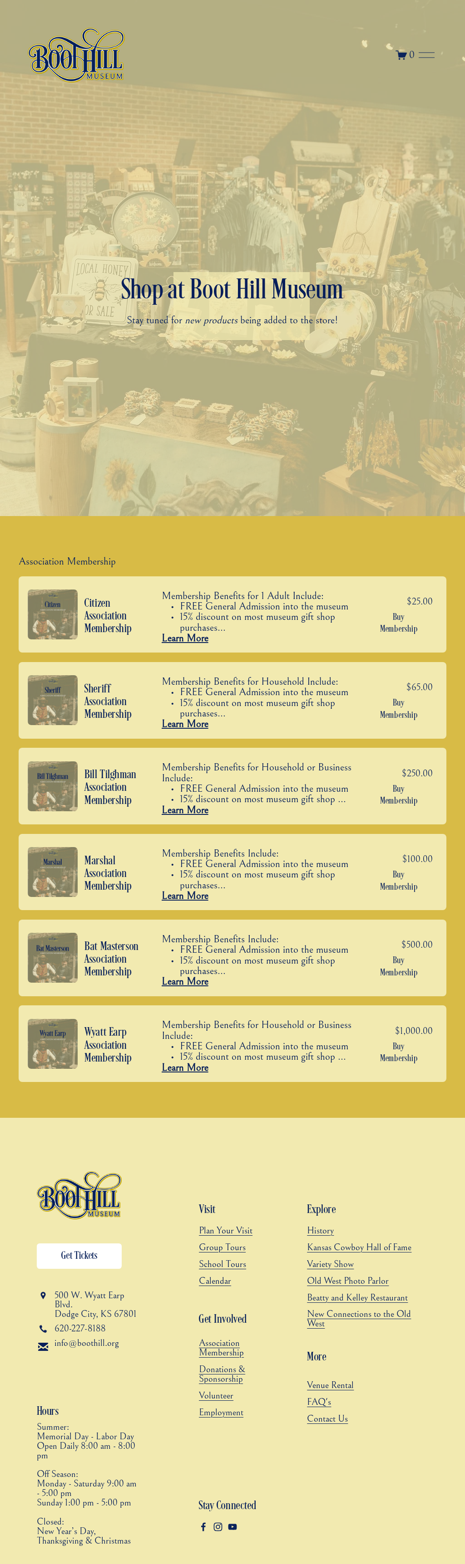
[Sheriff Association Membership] (230, 700)
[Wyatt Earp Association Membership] (230, 1043)
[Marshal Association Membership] (230, 872)
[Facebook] (203, 1526)
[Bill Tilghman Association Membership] (230, 786)
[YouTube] (232, 1526)
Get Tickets (79, 1256)
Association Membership (67, 561)
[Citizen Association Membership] (230, 614)
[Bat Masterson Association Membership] (230, 958)
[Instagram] (218, 1526)
